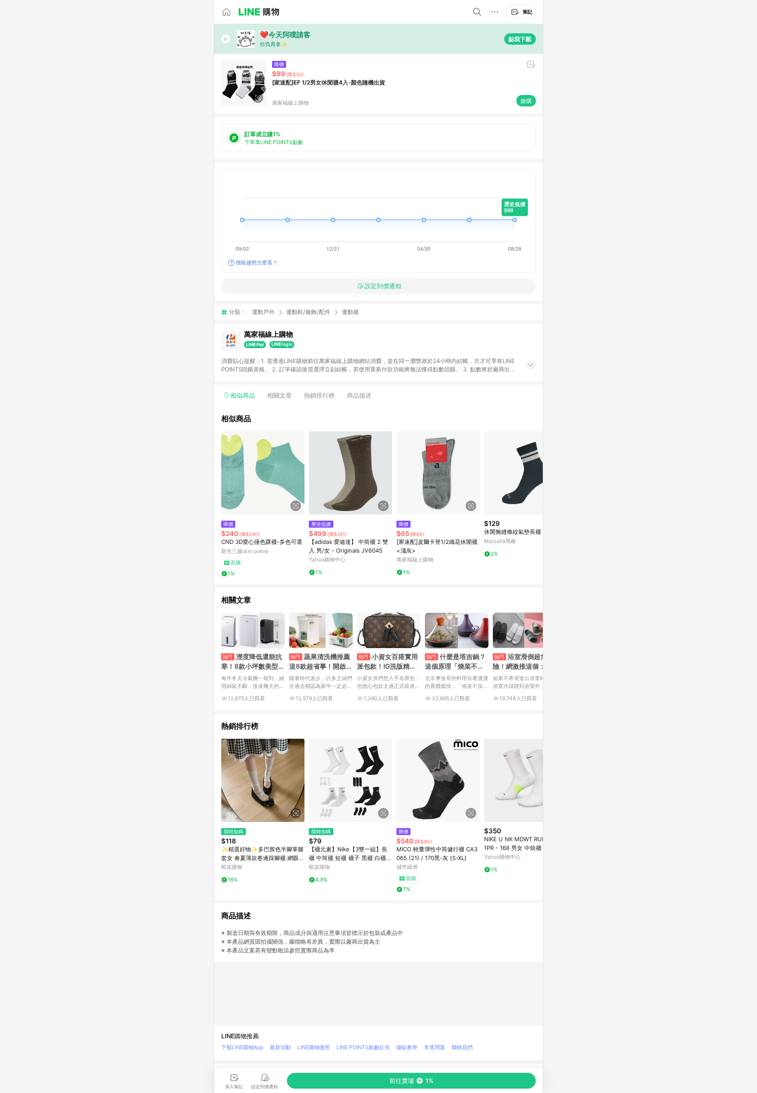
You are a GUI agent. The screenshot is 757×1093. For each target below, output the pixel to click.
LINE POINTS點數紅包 (363, 1047)
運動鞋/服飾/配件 (308, 311)
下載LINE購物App (242, 1047)
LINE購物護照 (313, 1047)
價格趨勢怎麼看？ (257, 262)
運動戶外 (263, 311)
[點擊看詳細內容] (262, 473)
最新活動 (280, 1047)
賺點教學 (406, 1047)
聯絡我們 (462, 1047)
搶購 (526, 100)
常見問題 (434, 1047)
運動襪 (350, 312)
